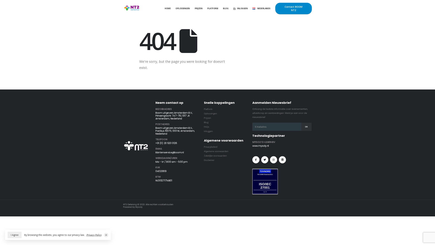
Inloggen (242, 8)
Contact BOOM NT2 (293, 8)
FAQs (206, 126)
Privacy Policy (93, 234)
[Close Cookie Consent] (106, 235)
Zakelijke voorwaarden (215, 155)
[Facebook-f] (255, 159)
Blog (225, 8)
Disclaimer (209, 160)
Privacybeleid (210, 146)
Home (168, 8)
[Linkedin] (282, 159)
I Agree (15, 234)
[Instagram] (273, 159)
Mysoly (139, 207)
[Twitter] (264, 159)
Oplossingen (183, 8)
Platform (212, 8)
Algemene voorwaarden (216, 151)
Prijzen (199, 8)
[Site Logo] (131, 8)
